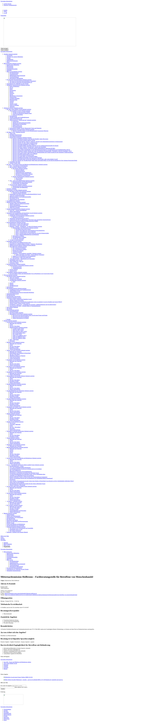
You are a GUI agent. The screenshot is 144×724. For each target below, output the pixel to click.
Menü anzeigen (4, 48)
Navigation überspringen (6, 1)
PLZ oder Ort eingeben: (6, 685)
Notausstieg (3, 15)
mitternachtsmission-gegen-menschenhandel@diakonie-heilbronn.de (20, 593)
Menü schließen (4, 50)
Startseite (6, 542)
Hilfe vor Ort (7, 545)
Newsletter (3, 540)
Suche (2, 537)
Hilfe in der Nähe (5, 536)
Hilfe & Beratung (8, 544)
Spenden (3, 538)
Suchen (2, 688)
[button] (12, 54)
